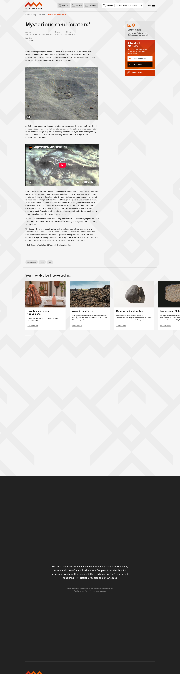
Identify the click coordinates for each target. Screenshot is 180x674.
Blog (34, 14)
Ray (50, 262)
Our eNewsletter (141, 58)
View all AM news (138, 72)
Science (42, 14)
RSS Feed (138, 64)
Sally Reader (46, 34)
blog (42, 262)
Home (27, 14)
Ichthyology (31, 262)
